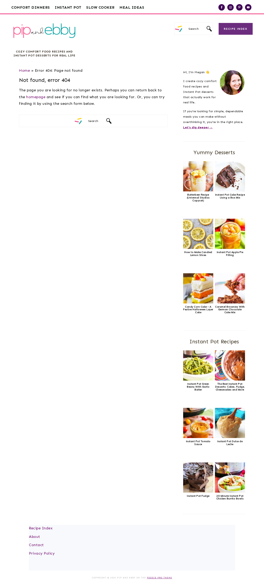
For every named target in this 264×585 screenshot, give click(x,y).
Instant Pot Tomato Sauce (198, 443)
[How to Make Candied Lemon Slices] (198, 248)
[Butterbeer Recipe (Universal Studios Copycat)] (198, 190)
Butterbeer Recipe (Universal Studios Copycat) (198, 197)
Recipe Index (236, 29)
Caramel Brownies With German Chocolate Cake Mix (230, 309)
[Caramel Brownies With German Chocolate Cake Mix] (230, 302)
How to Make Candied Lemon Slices (198, 254)
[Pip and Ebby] (44, 42)
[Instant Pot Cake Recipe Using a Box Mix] (230, 190)
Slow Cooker (100, 7)
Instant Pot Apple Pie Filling (230, 254)
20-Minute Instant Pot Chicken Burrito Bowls (230, 497)
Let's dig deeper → (198, 127)
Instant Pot (68, 7)
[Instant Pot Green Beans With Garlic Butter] (198, 379)
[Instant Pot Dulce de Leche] (230, 437)
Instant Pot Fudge (198, 495)
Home (24, 70)
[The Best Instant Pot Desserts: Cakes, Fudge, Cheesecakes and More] (230, 379)
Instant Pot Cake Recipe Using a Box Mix (230, 196)
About (34, 536)
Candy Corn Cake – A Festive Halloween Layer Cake (198, 309)
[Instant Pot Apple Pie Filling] (230, 248)
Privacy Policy (42, 553)
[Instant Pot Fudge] (198, 491)
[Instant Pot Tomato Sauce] (198, 437)
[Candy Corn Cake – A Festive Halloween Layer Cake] (198, 302)
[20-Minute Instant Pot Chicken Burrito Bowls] (230, 491)
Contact (36, 545)
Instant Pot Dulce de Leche (230, 443)
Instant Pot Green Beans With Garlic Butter (198, 386)
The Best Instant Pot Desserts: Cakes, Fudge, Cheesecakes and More (230, 386)
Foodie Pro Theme (159, 578)
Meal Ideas (131, 7)
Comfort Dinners (30, 7)
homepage (35, 97)
